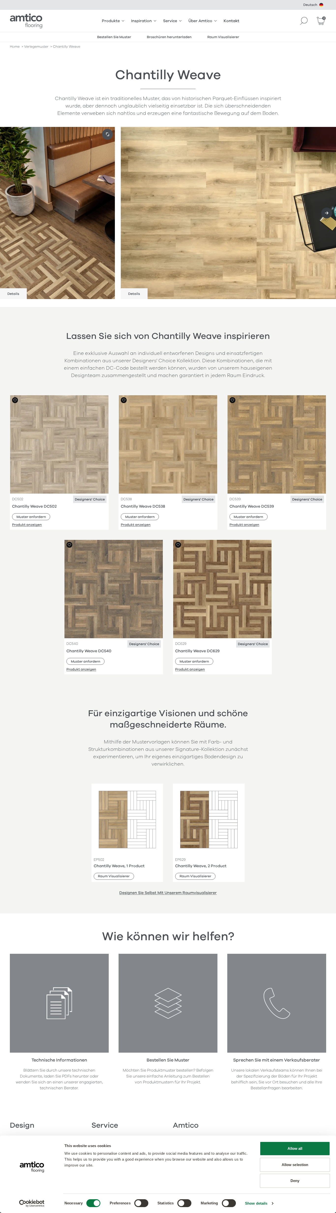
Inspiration (141, 21)
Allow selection (295, 1165)
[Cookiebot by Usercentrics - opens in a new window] (31, 1203)
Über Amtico (200, 21)
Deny (294, 1181)
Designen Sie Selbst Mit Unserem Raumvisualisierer (168, 892)
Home (15, 46)
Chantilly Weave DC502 (34, 506)
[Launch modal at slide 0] (107, 134)
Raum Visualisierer (114, 876)
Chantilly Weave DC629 (197, 651)
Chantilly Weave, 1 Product (119, 866)
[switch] (141, 1203)
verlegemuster (36, 46)
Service (170, 21)
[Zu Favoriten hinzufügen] (15, 400)
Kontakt (231, 21)
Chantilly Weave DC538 (143, 506)
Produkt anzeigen (27, 524)
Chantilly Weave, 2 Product (201, 866)
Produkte (111, 21)
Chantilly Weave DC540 (88, 651)
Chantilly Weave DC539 (251, 506)
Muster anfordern (31, 517)
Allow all (295, 1148)
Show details (256, 1203)
